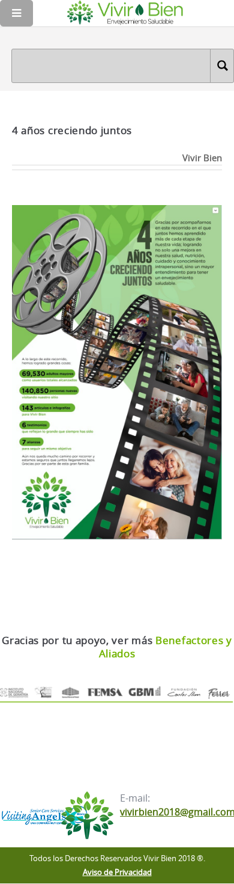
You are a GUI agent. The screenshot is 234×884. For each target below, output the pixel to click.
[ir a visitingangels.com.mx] (43, 817)
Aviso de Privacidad (117, 872)
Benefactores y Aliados (165, 646)
